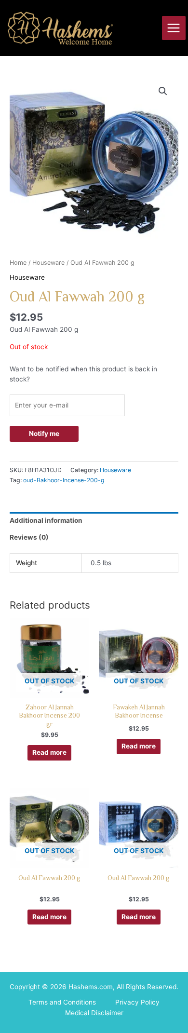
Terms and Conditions (62, 1002)
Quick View (49, 689)
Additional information (46, 520)
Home (18, 262)
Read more (49, 752)
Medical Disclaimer (94, 1013)
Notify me (44, 433)
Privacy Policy (137, 1002)
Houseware (48, 262)
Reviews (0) (29, 537)
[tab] (94, 521)
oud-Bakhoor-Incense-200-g (64, 480)
